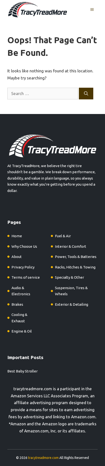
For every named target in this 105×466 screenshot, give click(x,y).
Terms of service (25, 277)
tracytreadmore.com (32, 388)
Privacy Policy (22, 267)
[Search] (86, 93)
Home (16, 236)
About (16, 257)
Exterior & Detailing (71, 304)
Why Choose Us (24, 246)
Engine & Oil (21, 331)
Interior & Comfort (70, 246)
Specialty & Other (69, 277)
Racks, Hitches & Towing (75, 267)
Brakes (17, 304)
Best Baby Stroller (22, 371)
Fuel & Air (63, 236)
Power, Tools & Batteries (75, 257)
